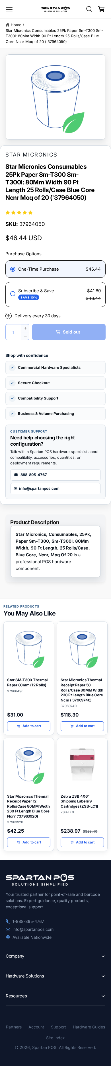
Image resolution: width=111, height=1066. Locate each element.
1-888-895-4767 (28, 921)
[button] (9, 9)
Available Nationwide (32, 937)
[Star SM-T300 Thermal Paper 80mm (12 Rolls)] (29, 648)
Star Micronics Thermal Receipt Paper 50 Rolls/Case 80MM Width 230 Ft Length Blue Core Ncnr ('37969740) (82, 690)
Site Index (55, 1037)
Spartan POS (44, 1047)
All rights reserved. (77, 1047)
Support (58, 1026)
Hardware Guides (89, 1026)
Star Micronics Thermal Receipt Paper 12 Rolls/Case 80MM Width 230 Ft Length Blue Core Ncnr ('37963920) (28, 806)
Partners (14, 1026)
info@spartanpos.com (33, 929)
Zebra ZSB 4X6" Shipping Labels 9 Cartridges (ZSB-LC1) (79, 801)
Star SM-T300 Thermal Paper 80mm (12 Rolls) (27, 682)
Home (16, 24)
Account (36, 1026)
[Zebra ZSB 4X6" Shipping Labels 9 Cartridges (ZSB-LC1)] (82, 764)
